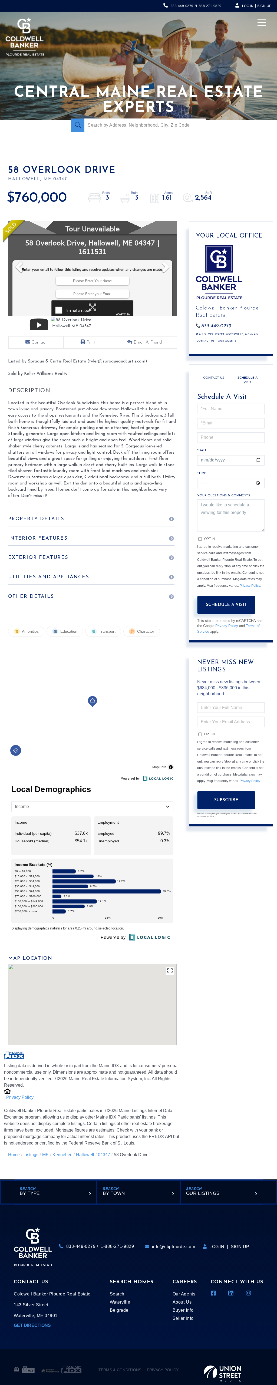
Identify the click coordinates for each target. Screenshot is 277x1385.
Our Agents (227, 340)
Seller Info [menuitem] (183, 1318)
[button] (77, 125)
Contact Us (205, 340)
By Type (30, 1193)
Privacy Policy (20, 1097)
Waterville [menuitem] (120, 1302)
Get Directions (32, 1325)
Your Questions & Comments (223, 495)
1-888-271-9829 (209, 6)
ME (45, 1154)
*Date (202, 450)
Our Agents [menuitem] (184, 1294)
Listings (31, 1154)
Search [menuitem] (117, 1294)
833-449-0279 (182, 6)
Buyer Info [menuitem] (183, 1310)
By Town (114, 1193)
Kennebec (62, 1154)
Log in (248, 6)
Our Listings (203, 1193)
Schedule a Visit (248, 380)
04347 (104, 1154)
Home (14, 1154)
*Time (201, 473)
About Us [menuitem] (182, 1302)
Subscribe (226, 800)
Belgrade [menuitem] (119, 1310)
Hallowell (85, 1154)
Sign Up (264, 6)
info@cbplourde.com (173, 1246)
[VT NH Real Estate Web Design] (222, 1370)
